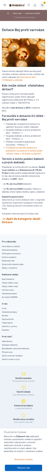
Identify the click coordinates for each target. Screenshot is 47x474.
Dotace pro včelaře (32, 13)
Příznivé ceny (7, 352)
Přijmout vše (23, 468)
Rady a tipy (17, 13)
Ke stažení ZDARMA (10, 297)
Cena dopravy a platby (11, 246)
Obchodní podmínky (10, 250)
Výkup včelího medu (10, 286)
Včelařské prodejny (9, 312)
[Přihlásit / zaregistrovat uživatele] (35, 5)
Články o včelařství (9, 268)
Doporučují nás (8, 319)
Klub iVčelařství (8, 279)
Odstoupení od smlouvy (11, 254)
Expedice (5, 330)
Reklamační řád (8, 261)
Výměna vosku (8, 290)
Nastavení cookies (23, 459)
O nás (4, 308)
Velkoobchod (7, 341)
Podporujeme (7, 323)
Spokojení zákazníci (10, 345)
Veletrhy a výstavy (9, 326)
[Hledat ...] (29, 4)
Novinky (5, 316)
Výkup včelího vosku (10, 283)
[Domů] (8, 13)
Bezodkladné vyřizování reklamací (15, 349)
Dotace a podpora (9, 257)
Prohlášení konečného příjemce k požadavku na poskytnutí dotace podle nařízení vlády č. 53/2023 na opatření (24, 151)
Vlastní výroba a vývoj (11, 359)
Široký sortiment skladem (12, 356)
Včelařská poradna (9, 294)
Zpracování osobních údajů (12, 264)
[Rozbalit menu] (5, 4)
